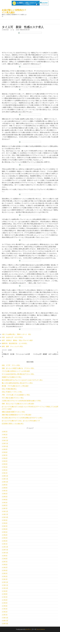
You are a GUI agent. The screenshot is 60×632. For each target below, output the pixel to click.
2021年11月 (5, 585)
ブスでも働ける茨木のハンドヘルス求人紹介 (16, 371)
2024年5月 (4, 497)
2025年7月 (4, 455)
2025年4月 (4, 464)
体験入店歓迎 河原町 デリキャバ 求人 (13, 412)
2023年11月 (5, 514)
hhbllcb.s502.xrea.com (24, 29)
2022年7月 (4, 562)
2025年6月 (4, 458)
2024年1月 (4, 508)
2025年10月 (5, 446)
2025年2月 (4, 470)
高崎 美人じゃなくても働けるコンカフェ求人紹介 (18, 404)
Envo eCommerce (41, 629)
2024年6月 (4, 494)
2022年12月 (5, 547)
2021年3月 (4, 609)
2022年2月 (4, 576)
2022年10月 (5, 553)
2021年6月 (4, 600)
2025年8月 (4, 452)
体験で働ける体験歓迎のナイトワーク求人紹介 (16, 415)
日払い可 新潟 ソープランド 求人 (12, 392)
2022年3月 (4, 573)
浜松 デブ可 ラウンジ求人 (11, 365)
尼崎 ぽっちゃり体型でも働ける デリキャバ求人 (18, 368)
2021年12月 (5, 582)
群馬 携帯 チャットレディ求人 (12, 346)
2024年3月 (4, 502)
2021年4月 (4, 606)
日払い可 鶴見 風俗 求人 (9, 389)
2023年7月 (4, 526)
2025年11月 (5, 443)
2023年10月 (5, 517)
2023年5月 (4, 532)
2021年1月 (4, 615)
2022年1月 (4, 579)
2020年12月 (5, 618)
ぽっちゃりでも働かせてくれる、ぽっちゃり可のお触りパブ (21, 421)
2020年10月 (5, 623)
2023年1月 (4, 544)
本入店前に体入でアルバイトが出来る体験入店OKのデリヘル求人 (22, 418)
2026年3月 (4, 432)
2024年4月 (4, 499)
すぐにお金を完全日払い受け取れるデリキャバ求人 (18, 374)
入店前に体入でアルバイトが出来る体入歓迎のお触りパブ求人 (21, 401)
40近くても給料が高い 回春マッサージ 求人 (16, 334)
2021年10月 (5, 588)
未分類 (9, 350)
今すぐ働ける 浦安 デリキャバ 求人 (13, 398)
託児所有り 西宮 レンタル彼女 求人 (13, 424)
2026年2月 (4, 434)
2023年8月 (4, 523)
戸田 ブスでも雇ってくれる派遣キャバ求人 (16, 395)
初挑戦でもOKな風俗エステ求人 (11, 377)
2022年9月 (4, 556)
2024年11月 (5, 479)
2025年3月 (4, 467)
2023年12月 (5, 511)
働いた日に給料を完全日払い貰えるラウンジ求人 (17, 383)
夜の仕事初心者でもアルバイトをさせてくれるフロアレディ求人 (22, 380)
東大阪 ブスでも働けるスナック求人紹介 (15, 386)
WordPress (28, 629)
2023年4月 (4, 535)
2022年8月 (4, 559)
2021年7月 (4, 597)
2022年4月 (4, 570)
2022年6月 (4, 564)
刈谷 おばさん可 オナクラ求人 (12, 337)
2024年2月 (4, 505)
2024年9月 (4, 485)
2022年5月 (4, 567)
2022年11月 (5, 550)
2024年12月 (5, 476)
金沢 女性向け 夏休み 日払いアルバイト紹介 (17, 340)
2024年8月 (4, 488)
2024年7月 (4, 491)
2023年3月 (4, 538)
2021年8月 (4, 594)
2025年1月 (4, 473)
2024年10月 (5, 482)
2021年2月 (4, 612)
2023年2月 (4, 541)
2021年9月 (4, 591)
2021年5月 (4, 603)
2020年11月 (5, 621)
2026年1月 (4, 437)
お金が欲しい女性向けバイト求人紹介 (14, 11)
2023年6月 (4, 529)
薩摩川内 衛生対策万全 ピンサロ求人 (14, 343)
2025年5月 (4, 461)
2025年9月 (4, 449)
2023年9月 (4, 520)
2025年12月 (5, 440)
